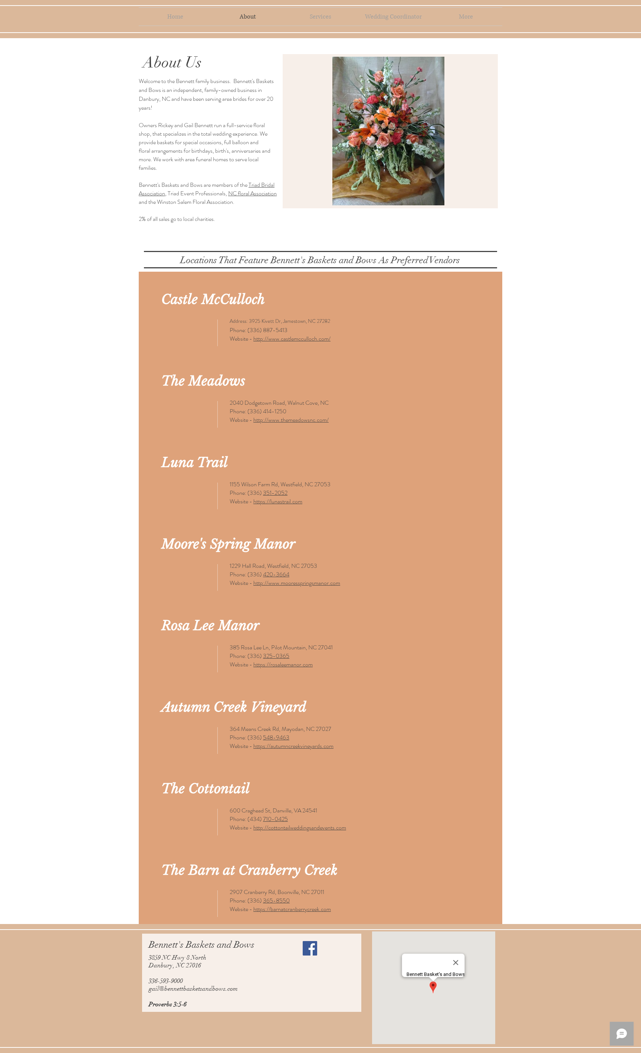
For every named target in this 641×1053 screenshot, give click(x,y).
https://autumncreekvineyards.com (293, 746)
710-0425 (275, 819)
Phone (237, 330)
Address (238, 321)
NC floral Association (252, 193)
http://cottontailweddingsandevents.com (299, 827)
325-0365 (276, 656)
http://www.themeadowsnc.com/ (291, 419)
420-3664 (276, 574)
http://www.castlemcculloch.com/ (292, 338)
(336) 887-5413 (267, 330)
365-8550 (276, 900)
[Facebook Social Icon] (310, 948)
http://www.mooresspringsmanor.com (296, 583)
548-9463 (276, 737)
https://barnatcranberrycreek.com (292, 909)
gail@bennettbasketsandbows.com (193, 989)
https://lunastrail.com (277, 501)
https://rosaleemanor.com (283, 664)
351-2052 (275, 493)
